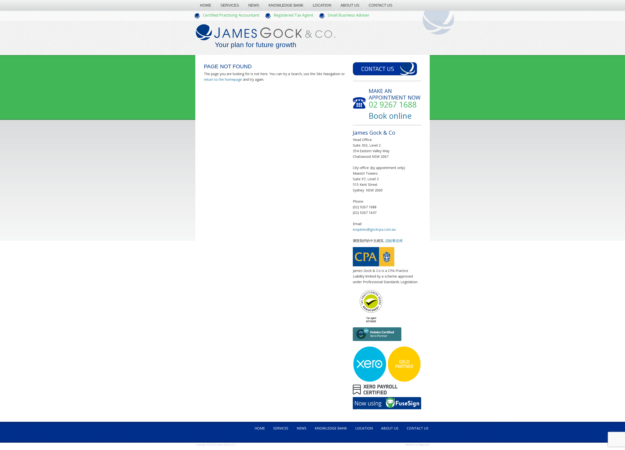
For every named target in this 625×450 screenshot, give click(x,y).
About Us (350, 5)
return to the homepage (223, 79)
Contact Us (380, 5)
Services (229, 5)
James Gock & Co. (265, 37)
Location (322, 5)
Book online (390, 115)
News (253, 5)
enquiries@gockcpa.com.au (374, 229)
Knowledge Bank (286, 5)
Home (205, 5)
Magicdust (424, 444)
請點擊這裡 (394, 240)
